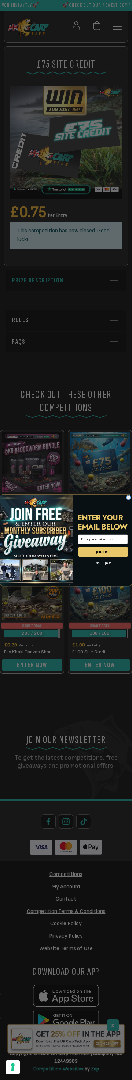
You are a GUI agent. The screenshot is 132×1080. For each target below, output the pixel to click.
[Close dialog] (128, 497)
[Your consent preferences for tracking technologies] (13, 1067)
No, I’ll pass (103, 563)
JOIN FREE (103, 551)
